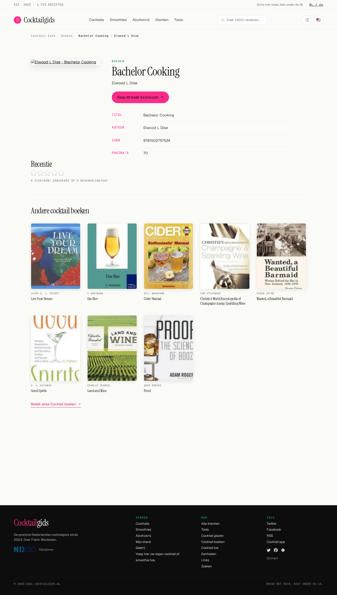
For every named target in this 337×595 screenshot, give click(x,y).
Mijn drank (143, 542)
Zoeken (206, 566)
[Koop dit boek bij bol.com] (65, 62)
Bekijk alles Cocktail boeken (53, 404)
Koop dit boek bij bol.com (137, 97)
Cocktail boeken (213, 542)
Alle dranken (210, 523)
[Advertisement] (168, 446)
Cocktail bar (210, 548)
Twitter (272, 523)
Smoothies (118, 20)
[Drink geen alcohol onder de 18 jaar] (25, 549)
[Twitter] (269, 550)
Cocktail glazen (212, 536)
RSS (270, 536)
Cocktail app (276, 542)
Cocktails (96, 20)
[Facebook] (276, 550)
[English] (318, 20)
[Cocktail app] (283, 550)
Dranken (161, 20)
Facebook (274, 529)
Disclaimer (46, 550)
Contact (272, 558)
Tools (178, 20)
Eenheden (208, 554)
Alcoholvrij (141, 20)
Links (205, 560)
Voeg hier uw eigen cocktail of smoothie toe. (157, 557)
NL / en (316, 5)
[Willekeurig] (306, 20)
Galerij (140, 548)
